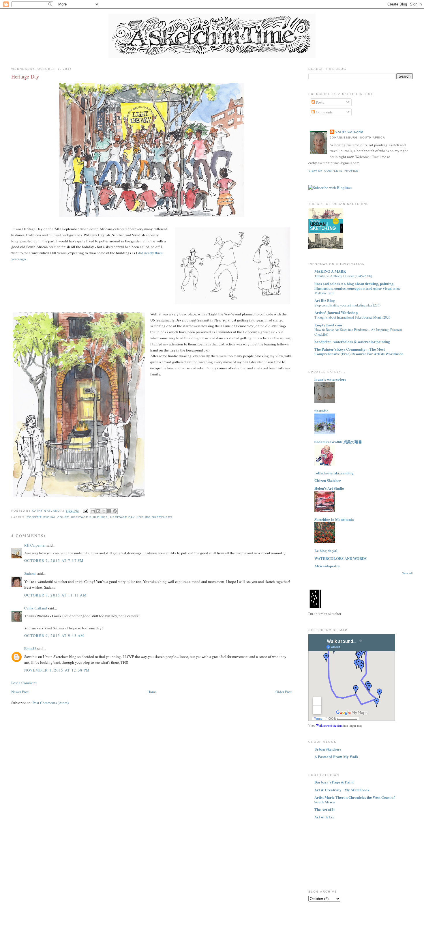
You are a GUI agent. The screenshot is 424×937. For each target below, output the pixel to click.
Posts (319, 102)
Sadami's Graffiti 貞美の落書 (338, 441)
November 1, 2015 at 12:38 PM (57, 670)
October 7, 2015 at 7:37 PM (54, 560)
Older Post (283, 691)
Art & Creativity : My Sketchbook (341, 789)
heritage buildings (89, 517)
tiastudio (321, 410)
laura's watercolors (330, 379)
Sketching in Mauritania (334, 519)
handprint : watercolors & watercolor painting (352, 341)
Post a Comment (24, 682)
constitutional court (48, 517)
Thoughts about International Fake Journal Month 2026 (352, 317)
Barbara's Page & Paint (334, 782)
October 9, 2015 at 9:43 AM (54, 635)
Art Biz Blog (324, 300)
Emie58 (30, 648)
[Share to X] (104, 511)
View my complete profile (333, 170)
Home (152, 691)
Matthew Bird (323, 293)
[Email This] (93, 511)
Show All (407, 573)
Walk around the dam (329, 725)
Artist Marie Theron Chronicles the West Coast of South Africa (354, 799)
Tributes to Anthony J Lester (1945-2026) (343, 276)
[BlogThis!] (98, 511)
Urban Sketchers (327, 749)
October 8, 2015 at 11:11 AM (55, 595)
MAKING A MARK (330, 271)
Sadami (30, 573)
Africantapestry (327, 565)
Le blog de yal (325, 550)
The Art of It (324, 809)
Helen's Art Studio (329, 488)
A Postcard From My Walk (336, 756)
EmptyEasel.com (328, 325)
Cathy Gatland (35, 608)
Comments (324, 112)
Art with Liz (324, 817)
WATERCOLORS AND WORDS (340, 558)
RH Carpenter (35, 545)
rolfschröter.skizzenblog (334, 473)
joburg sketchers (154, 517)
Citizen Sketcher (327, 480)
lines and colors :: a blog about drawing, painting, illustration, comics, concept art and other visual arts (357, 286)
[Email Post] (85, 511)
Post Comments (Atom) (51, 702)
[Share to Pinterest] (115, 511)
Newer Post (20, 691)
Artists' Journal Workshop (336, 312)
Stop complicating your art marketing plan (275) (347, 305)
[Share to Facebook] (109, 511)
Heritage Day (122, 517)
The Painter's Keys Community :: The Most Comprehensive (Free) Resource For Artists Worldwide (358, 351)
